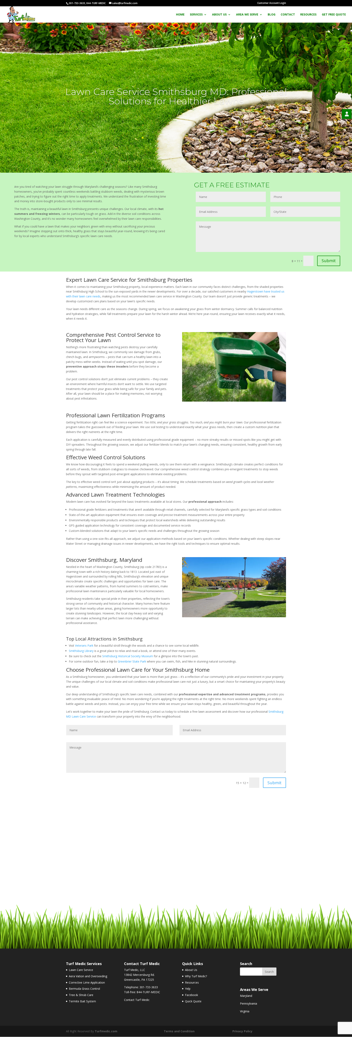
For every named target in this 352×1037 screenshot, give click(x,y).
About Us (219, 14)
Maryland (246, 996)
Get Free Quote (334, 14)
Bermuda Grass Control (84, 989)
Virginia (244, 1011)
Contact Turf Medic (137, 1000)
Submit (329, 260)
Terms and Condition (179, 1031)
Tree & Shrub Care (81, 995)
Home (180, 14)
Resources (308, 14)
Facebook (191, 995)
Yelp (187, 989)
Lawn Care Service (81, 970)
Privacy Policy (242, 1031)
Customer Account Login (271, 3)
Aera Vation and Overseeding (88, 976)
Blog (271, 14)
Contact (288, 14)
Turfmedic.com (106, 1031)
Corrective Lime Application (87, 982)
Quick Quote (193, 1001)
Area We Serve (247, 14)
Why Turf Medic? (196, 976)
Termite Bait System (82, 1001)
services (196, 14)
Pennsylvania (248, 1003)
